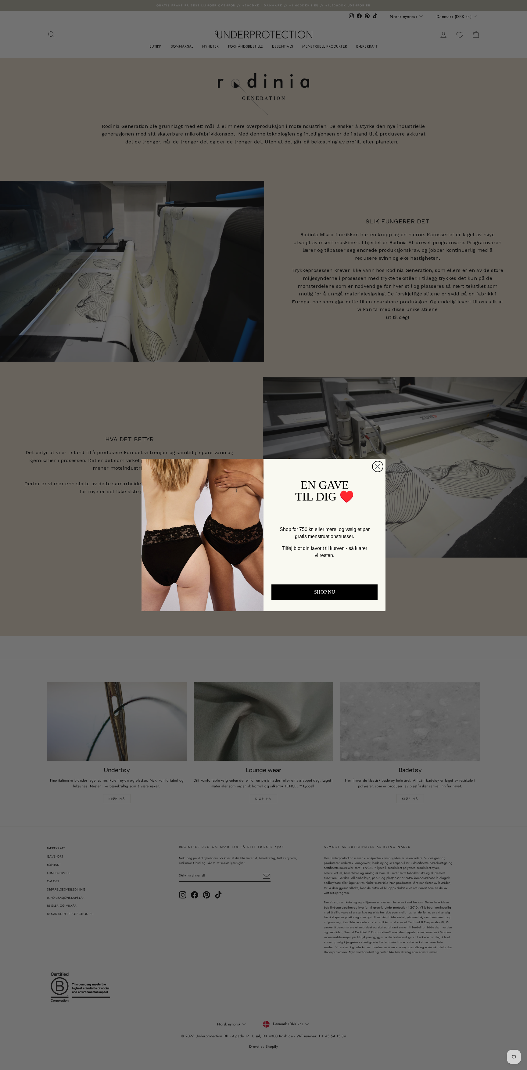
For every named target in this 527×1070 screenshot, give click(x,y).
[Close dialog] (377, 466)
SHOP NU (324, 592)
